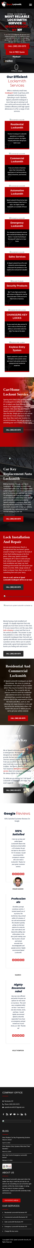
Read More (17, 121)
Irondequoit (9, 93)
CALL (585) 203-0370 (13, 430)
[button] (30, 5)
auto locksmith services (11, 500)
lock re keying (8, 630)
